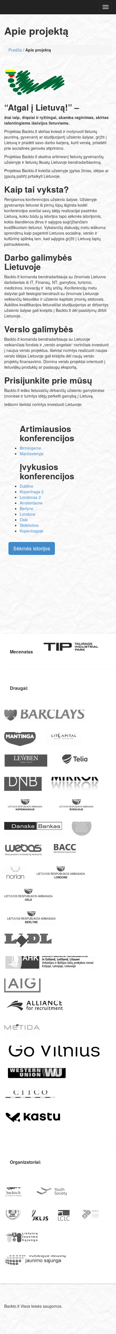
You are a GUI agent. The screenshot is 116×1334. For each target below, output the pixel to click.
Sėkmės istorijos (31, 548)
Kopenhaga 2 (32, 491)
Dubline (26, 486)
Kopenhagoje (31, 531)
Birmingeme (30, 448)
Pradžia (15, 50)
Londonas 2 (30, 497)
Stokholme (29, 525)
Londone (27, 514)
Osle (24, 519)
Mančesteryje (32, 453)
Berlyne (26, 508)
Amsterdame (31, 503)
